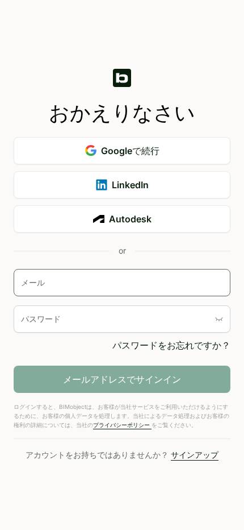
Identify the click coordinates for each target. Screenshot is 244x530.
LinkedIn (130, 185)
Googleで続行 (130, 150)
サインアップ (194, 454)
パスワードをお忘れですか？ (171, 345)
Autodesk (130, 219)
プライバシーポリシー (122, 424)
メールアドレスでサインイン (122, 379)
